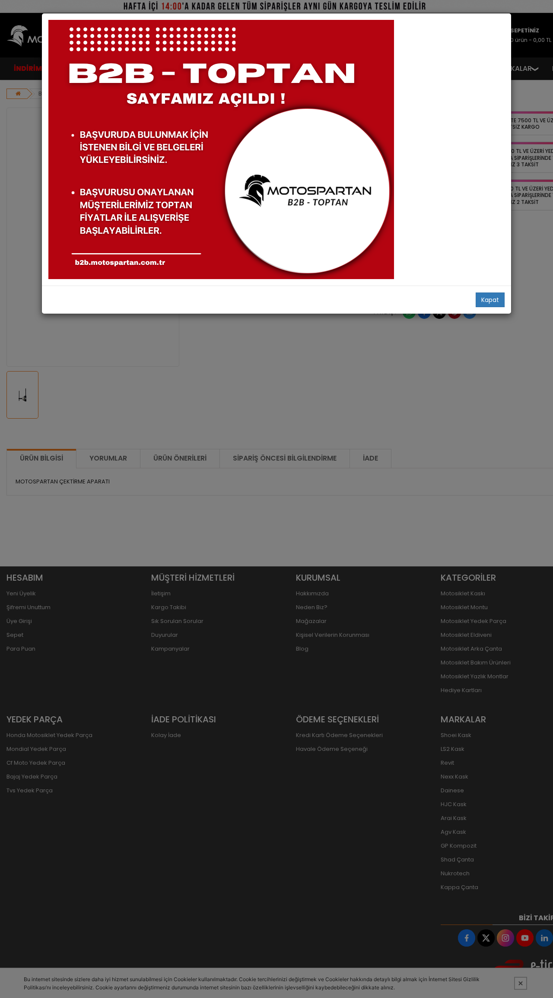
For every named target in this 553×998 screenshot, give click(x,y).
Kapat (490, 300)
